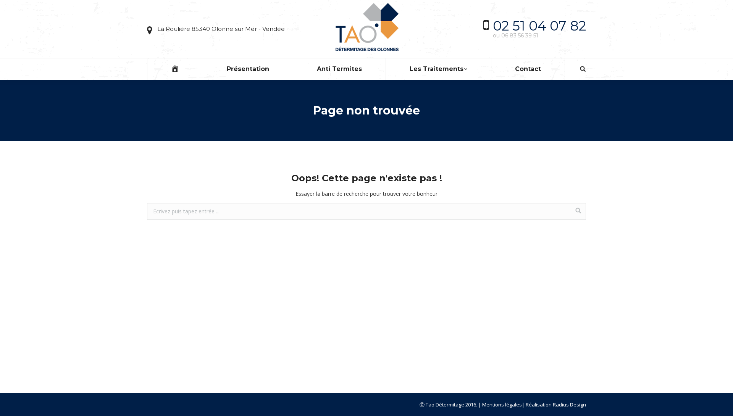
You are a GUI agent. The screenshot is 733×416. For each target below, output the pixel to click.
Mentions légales (502, 404)
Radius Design (569, 404)
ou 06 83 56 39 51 (515, 35)
